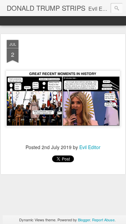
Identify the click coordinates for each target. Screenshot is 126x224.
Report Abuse (103, 219)
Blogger (84, 219)
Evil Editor (89, 147)
